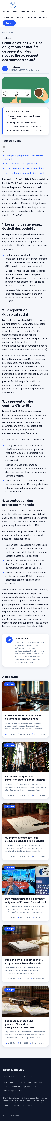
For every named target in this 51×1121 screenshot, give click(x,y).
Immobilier (31, 17)
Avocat (35, 11)
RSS (20, 1091)
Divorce (19, 17)
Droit (15, 11)
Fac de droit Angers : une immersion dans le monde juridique (25, 778)
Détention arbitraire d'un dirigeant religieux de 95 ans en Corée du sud (25, 900)
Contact (9, 23)
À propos (43, 17)
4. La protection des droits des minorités (25, 130)
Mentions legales (9, 1091)
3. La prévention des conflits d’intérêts (24, 126)
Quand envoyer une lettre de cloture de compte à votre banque (24, 839)
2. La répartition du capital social (22, 122)
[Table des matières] (25, 147)
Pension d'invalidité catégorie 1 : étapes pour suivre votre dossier (24, 961)
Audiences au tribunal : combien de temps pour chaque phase (23, 717)
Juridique (24, 11)
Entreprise (8, 17)
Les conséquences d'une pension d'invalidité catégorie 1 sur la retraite (19, 1024)
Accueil (6, 11)
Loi (42, 11)
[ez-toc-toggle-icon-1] (25, 148)
